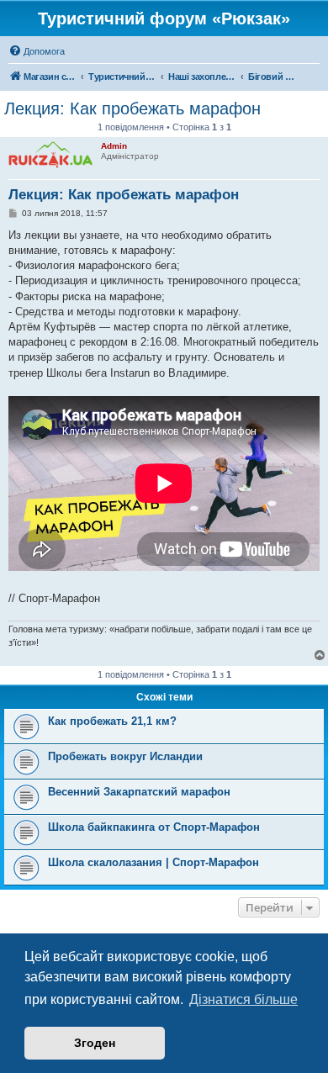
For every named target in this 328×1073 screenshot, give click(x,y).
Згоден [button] (94, 1042)
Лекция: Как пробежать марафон (132, 108)
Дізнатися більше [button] (243, 999)
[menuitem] (36, 51)
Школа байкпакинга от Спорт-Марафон (154, 827)
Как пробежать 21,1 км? (112, 721)
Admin (114, 146)
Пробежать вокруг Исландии (125, 756)
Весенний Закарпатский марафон (139, 791)
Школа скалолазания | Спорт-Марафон (153, 862)
